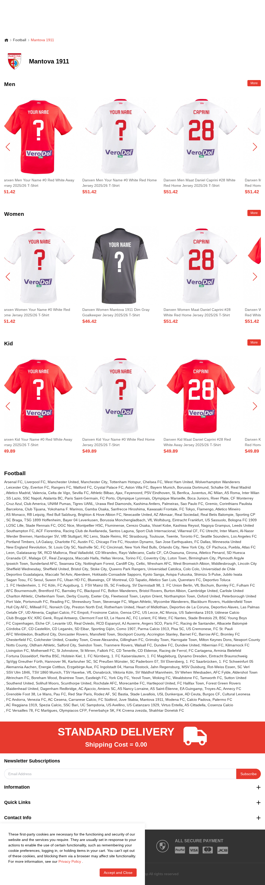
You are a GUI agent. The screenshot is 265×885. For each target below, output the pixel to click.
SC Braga (14, 520)
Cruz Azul (14, 504)
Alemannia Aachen (21, 667)
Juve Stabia (128, 699)
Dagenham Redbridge (58, 689)
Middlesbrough (223, 563)
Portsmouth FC (35, 601)
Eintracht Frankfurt (187, 520)
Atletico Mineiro (227, 509)
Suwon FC (53, 580)
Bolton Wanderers (122, 591)
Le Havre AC (120, 618)
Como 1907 (126, 629)
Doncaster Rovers (73, 634)
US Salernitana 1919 (196, 612)
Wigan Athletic (139, 601)
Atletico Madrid (18, 493)
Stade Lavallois (142, 694)
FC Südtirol (107, 699)
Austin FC (86, 542)
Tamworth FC (211, 678)
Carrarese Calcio (82, 699)
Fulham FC (246, 585)
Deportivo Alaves (224, 607)
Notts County (16, 645)
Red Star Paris (80, 694)
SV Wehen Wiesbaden (193, 672)
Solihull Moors (47, 683)
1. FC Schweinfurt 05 (236, 661)
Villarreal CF (188, 531)
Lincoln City (247, 563)
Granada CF (16, 558)
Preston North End (87, 607)
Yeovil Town (140, 678)
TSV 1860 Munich (46, 672)
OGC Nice (66, 525)
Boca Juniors (198, 498)
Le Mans (44, 694)
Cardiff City (125, 563)
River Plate (220, 498)
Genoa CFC (130, 612)
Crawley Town (76, 640)
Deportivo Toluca (216, 580)
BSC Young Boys (233, 618)
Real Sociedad (186, 514)
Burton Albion (175, 591)
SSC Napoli (32, 498)
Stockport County (131, 634)
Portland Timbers (20, 542)
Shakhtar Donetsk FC (166, 710)
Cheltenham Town (49, 596)
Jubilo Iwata (232, 574)
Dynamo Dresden (192, 656)
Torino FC (134, 558)
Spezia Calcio (50, 705)
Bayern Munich (162, 487)
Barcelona (14, 509)
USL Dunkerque (170, 694)
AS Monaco (15, 514)
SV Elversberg (172, 661)
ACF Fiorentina (48, 531)
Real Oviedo (84, 623)
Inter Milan (250, 493)
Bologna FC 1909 (242, 520)
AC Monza (168, 612)
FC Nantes (177, 618)
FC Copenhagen (19, 623)
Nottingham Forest (98, 563)
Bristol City (79, 569)
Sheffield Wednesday (23, 569)
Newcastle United (137, 514)
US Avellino (115, 705)
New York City (192, 547)
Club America (35, 504)
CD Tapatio (138, 580)
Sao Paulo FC (191, 504)
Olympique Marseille (168, 498)
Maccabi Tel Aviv (58, 574)
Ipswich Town (17, 563)
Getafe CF (14, 612)
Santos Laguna (121, 531)
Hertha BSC (49, 656)
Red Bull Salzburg (61, 514)
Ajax (118, 493)
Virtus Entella (172, 705)
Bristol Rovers (150, 591)
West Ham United (178, 482)
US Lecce (150, 612)
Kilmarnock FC (237, 645)
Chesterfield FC (19, 640)
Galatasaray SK (29, 553)
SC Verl (243, 667)
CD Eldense (147, 650)
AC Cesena (57, 699)
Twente (172, 536)
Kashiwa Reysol (186, 525)
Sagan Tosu (16, 580)
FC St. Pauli (223, 629)
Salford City (66, 645)
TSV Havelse (74, 672)
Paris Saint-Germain (81, 498)
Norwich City (59, 607)
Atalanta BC (53, 498)
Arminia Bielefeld (227, 650)
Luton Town (177, 558)
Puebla (234, 547)
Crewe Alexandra (104, 640)
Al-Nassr (247, 531)
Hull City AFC (17, 607)
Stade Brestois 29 (202, 618)
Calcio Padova (198, 699)
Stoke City (98, 569)
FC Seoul (35, 580)
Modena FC (175, 699)
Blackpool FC (95, 591)
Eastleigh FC (96, 678)
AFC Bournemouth (21, 591)
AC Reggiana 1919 (21, 705)
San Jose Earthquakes (173, 542)
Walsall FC (143, 645)
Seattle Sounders (215, 536)
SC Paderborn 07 (144, 661)
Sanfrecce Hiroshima (128, 509)
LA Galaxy (44, 542)
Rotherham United (119, 607)
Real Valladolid (81, 553)
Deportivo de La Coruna (189, 607)
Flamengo (205, 509)
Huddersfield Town (237, 601)
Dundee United (187, 645)
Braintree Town (71, 678)
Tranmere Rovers (118, 645)
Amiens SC (107, 689)
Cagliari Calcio (57, 612)
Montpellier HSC (89, 525)
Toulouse (156, 536)
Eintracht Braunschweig (228, 656)
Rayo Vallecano (131, 553)
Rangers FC (61, 487)
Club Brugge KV (19, 618)
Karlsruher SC (79, 661)
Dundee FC (163, 645)
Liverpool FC (35, 482)
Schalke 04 (220, 487)
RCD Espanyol (108, 623)
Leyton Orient (151, 596)
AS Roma (232, 493)
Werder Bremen (19, 536)
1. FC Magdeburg (161, 656)
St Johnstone (67, 650)
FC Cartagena (200, 650)
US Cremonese (198, 629)
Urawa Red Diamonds (113, 504)
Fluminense (114, 525)
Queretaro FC (189, 580)
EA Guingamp (191, 689)
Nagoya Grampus (215, 525)
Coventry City (155, 558)
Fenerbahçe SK (101, 710)
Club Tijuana (35, 509)
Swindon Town (90, 645)
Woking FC (161, 678)
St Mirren (87, 650)
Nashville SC (88, 547)
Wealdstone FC (185, 678)
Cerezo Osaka (138, 525)
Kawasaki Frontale (162, 509)
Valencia (39, 493)
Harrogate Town (184, 640)
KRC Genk (43, 618)
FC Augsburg (68, 585)
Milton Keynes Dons (215, 640)
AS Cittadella (195, 705)
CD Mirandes (106, 553)
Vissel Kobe (161, 525)
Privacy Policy (69, 861)
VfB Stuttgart (71, 536)
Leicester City (17, 487)
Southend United (20, 683)
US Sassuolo (215, 520)
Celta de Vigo (59, 493)
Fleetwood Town (124, 596)
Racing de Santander (197, 623)
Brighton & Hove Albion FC (99, 514)
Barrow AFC (208, 634)
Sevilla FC (80, 493)
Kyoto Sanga (153, 574)
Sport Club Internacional (155, 531)
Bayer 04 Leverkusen (80, 520)
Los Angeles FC (244, 536)
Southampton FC (20, 531)
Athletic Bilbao (102, 493)
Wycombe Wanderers (171, 601)
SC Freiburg (120, 585)
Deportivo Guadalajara (24, 574)
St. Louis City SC (62, 547)
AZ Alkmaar (163, 514)
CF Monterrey (242, 498)
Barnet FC (188, 634)
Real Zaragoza (61, 558)
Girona (191, 553)
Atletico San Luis (162, 580)
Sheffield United (56, 569)
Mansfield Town (102, 634)
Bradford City (45, 634)
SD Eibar (82, 629)
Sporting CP (245, 514)
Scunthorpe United (76, 683)
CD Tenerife (126, 650)
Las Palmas (250, 607)
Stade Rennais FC (41, 525)
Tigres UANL (83, 504)
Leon (10, 553)
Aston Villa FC (136, 487)
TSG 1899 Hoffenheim (42, 520)
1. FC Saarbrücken (201, 661)
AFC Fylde (222, 672)
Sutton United (235, 678)
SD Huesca (236, 553)
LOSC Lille (15, 525)
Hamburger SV (46, 536)
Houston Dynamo (139, 542)
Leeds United (243, 525)
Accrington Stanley (162, 634)
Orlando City (169, 547)
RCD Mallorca (55, 553)
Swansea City (70, 563)
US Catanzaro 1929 (143, 705)
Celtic (140, 563)
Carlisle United (232, 591)
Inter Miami (229, 531)
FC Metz (159, 618)
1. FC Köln (46, 585)
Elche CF (42, 623)
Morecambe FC (132, 683)
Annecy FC (232, 689)
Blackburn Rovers (205, 601)
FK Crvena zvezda (131, 710)
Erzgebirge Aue (79, 667)
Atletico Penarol (212, 553)
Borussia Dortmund (193, 487)
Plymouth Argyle (231, 558)
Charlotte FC (65, 542)
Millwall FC (38, 607)
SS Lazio (13, 498)
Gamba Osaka (97, 509)
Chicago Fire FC (109, 542)
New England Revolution (26, 547)
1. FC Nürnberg (96, 656)
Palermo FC (222, 699)
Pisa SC (177, 629)
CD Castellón (39, 629)
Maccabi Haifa (87, 558)
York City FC (119, 678)
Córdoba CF (16, 629)
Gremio (211, 504)
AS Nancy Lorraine (132, 689)
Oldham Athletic (42, 645)
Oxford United (208, 596)
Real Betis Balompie (217, 514)
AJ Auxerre (131, 623)
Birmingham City (202, 558)
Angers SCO (152, 623)
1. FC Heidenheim (21, 585)
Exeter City (100, 596)
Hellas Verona (112, 558)
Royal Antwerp (65, 618)
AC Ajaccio (87, 689)
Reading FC (60, 601)
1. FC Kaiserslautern (128, 656)
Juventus (198, 493)
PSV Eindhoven (157, 493)
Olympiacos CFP (73, 710)
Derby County (78, 596)
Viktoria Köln (123, 672)
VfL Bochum (204, 585)
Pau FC (60, 694)
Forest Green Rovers (223, 683)
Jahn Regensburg (165, 667)
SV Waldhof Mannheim (154, 672)
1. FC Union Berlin (177, 585)
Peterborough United (239, 596)
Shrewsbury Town (86, 601)
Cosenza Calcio (220, 705)
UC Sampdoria (92, 705)
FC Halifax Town (190, 683)
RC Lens (91, 536)
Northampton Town (179, 596)
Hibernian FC (212, 645)
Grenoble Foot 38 (20, 694)
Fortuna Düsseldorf (22, 656)
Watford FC (82, 487)
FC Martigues (46, 710)
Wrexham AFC (159, 563)
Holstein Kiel (71, 656)
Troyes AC (212, 689)
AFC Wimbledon (19, 634)
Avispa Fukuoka (179, 574)
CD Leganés (62, 629)
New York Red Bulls (141, 547)
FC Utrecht (209, 531)
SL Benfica (180, 493)
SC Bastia (120, 694)
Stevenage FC (114, 601)
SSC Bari (70, 705)
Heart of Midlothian (151, 607)
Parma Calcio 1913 (153, 629)
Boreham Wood (44, 678)
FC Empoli (80, 612)
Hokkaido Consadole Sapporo (116, 574)
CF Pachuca (216, 547)
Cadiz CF (153, 553)
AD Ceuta (193, 694)
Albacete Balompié (232, 623)
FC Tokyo (187, 509)
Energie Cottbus (52, 667)
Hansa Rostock (135, 667)
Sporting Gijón (102, 629)
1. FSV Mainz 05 (94, 585)
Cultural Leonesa (236, 694)
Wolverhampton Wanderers (217, 482)
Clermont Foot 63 (93, 618)
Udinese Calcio (227, 612)
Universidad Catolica (164, 569)
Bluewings (96, 580)
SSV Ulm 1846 (18, 672)
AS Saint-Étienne (164, 689)
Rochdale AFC (105, 683)
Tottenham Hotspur (125, 482)
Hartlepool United (161, 683)
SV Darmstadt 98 (146, 585)
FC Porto (107, 498)
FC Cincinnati (112, 547)
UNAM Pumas (59, 504)
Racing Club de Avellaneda (85, 531)
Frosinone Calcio (104, 612)
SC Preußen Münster (110, 661)
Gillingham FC (131, 640)
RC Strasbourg (135, 536)
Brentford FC (49, 591)
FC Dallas (202, 542)
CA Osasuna (174, 553)
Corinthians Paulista (235, 504)
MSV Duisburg (193, 667)
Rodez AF (102, 694)
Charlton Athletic (19, 596)
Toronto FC (189, 536)
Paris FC (171, 623)
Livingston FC (17, 650)
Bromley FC (230, 634)
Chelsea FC (152, 482)
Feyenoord (133, 493)
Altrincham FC (17, 678)
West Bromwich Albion (191, 563)
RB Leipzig (36, 514)
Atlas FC (249, 547)
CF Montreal (116, 580)
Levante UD (62, 623)
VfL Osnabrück (99, 672)
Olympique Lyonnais (133, 498)
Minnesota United (226, 542)
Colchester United (48, 640)
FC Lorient (141, 618)
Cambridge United (203, 591)
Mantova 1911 (151, 699)
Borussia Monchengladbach (122, 520)
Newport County (247, 640)
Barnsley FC (72, 591)
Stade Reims (110, 536)
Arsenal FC (13, 482)
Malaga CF (38, 558)
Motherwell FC (43, 650)
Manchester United (63, 482)
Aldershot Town (244, 672)
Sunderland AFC (43, 563)
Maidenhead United (22, 689)
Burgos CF (211, 694)
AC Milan (215, 493)
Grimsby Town (157, 640)
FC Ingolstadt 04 (107, 667)
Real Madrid (241, 487)
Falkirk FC (105, 650)
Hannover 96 (55, 661)
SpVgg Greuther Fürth (24, 661)
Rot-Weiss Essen (221, 667)
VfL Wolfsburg (159, 520)
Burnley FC (225, 585)
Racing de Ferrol (173, 650)
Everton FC (40, 487)
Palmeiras (170, 504)
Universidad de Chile (218, 569)
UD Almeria (34, 612)
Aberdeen (82, 574)
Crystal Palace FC (108, 487)
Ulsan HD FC (75, 580)
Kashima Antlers (147, 504)
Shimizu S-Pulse (207, 574)
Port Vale (13, 601)
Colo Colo (191, 569)
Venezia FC (36, 699)
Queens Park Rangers (127, 569)
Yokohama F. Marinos (65, 509)
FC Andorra (15, 699)
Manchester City (94, 482)
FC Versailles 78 (19, 710)
